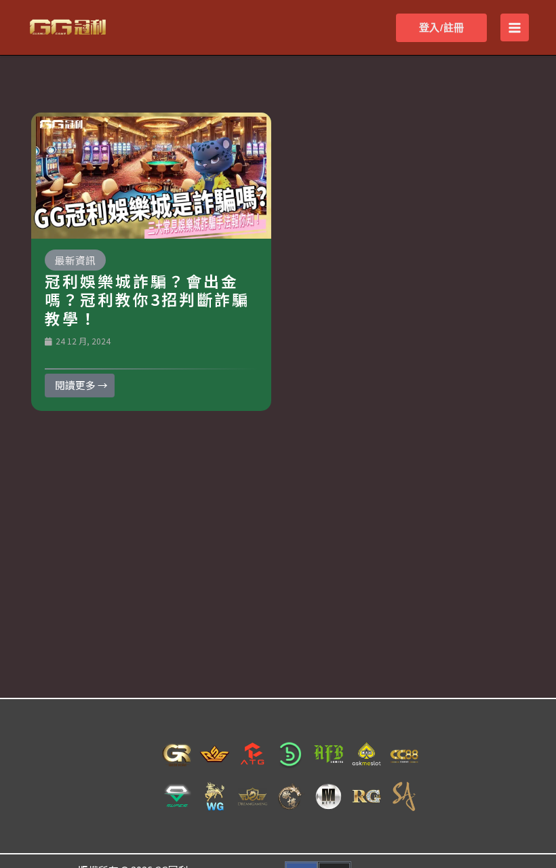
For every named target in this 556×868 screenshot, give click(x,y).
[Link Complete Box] (151, 262)
